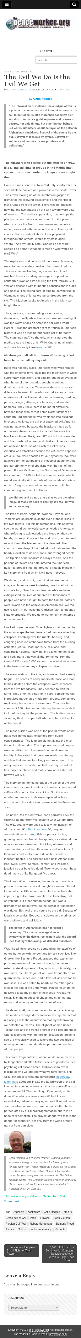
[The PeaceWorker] (40, 20)
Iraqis (33, 1218)
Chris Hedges (52, 1212)
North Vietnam (62, 1218)
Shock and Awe (37, 829)
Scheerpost (11, 1201)
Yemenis (60, 1229)
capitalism (34, 1212)
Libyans (45, 1218)
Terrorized (41, 347)
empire (68, 1212)
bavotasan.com (58, 1334)
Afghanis (19, 1212)
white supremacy (41, 1229)
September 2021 (24, 71)
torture (29, 834)
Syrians (10, 1229)
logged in (27, 1284)
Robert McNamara (41, 1223)
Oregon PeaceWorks (18, 89)
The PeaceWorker (39, 1329)
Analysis (9, 71)
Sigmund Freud (64, 1223)
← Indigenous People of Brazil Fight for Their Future (21, 1250)
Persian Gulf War (16, 1223)
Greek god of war (16, 1218)
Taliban (22, 1229)
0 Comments (64, 89)
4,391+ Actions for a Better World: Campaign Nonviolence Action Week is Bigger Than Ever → (59, 1254)
